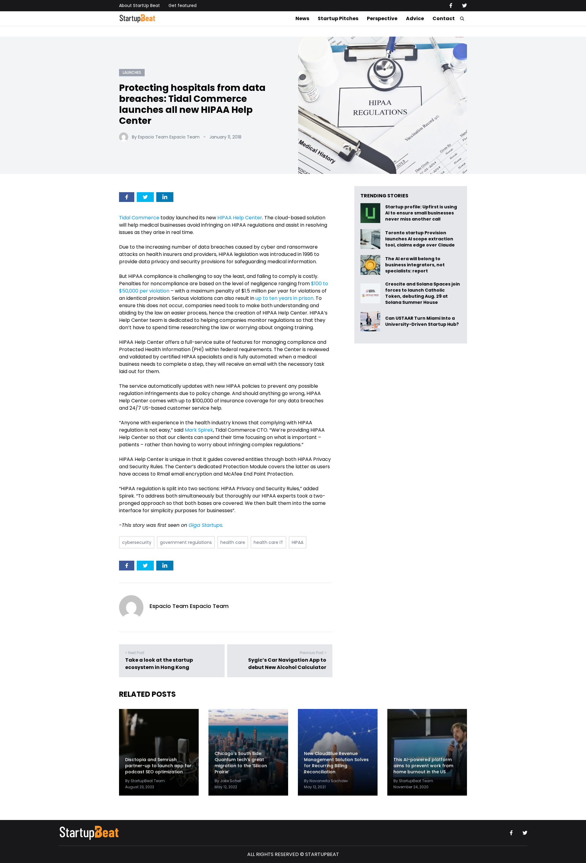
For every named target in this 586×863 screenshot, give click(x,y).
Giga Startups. (206, 525)
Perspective (382, 18)
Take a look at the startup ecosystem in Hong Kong (159, 663)
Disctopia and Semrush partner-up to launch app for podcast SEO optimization (158, 766)
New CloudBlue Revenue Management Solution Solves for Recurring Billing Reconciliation (336, 762)
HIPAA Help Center (239, 217)
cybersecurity (136, 542)
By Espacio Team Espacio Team (166, 137)
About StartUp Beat (139, 5)
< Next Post (134, 652)
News (302, 18)
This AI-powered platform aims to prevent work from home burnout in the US (423, 766)
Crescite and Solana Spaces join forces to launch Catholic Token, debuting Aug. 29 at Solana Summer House (422, 293)
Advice (415, 18)
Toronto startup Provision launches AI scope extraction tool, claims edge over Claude (420, 239)
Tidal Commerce (139, 217)
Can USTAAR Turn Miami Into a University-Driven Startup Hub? (422, 321)
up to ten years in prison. (284, 298)
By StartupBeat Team (145, 780)
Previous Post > (313, 652)
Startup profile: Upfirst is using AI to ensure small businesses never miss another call (421, 213)
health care (232, 542)
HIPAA (297, 542)
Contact (443, 18)
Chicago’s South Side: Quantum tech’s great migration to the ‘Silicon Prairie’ (241, 762)
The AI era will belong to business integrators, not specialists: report (415, 265)
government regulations (186, 542)
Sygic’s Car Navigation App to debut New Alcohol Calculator (287, 663)
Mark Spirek (199, 429)
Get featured (182, 5)
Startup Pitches (338, 18)
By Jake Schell (228, 780)
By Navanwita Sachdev (326, 780)
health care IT (268, 542)
